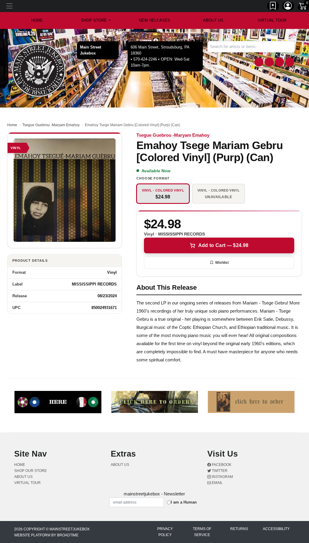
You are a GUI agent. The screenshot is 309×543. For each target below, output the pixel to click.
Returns (239, 529)
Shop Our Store (30, 471)
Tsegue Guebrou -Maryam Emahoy (51, 125)
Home (12, 125)
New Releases (154, 20)
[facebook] (259, 62)
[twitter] (269, 62)
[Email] (290, 62)
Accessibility (276, 529)
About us (213, 20)
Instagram (222, 477)
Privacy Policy (165, 532)
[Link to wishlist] (273, 7)
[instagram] (279, 62)
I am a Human (184, 502)
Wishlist (222, 263)
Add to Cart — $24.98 (223, 245)
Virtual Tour (272, 20)
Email (217, 483)
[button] (96, 20)
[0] (303, 7)
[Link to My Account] (288, 7)
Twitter (219, 471)
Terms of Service (202, 532)
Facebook (221, 465)
